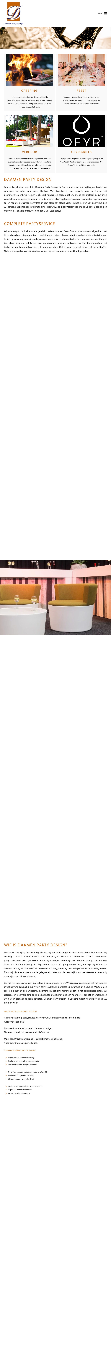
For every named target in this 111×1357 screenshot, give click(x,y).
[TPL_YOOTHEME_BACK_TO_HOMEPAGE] (13, 13)
